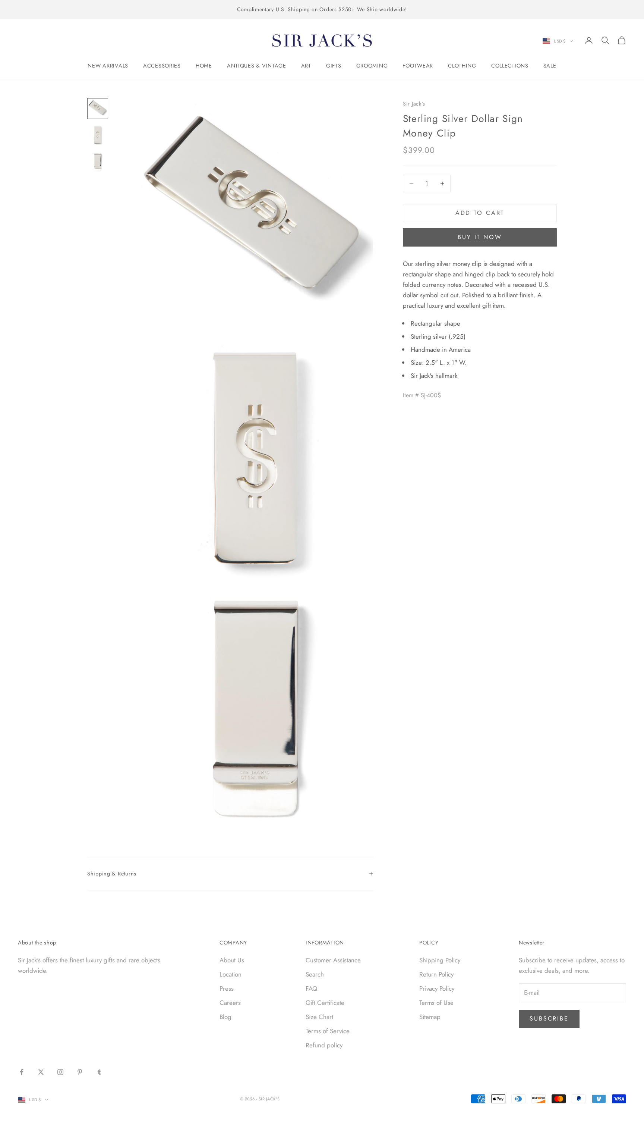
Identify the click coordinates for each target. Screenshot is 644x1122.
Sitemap (430, 1016)
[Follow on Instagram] (60, 1072)
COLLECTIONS (509, 65)
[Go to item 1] (97, 108)
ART (306, 65)
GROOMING (372, 65)
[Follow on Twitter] (41, 1072)
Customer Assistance (333, 960)
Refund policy (324, 1045)
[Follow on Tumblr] (99, 1072)
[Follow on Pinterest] (79, 1072)
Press (227, 988)
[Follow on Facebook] (21, 1072)
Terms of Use (436, 1002)
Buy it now (480, 237)
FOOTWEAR (417, 65)
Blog (225, 1016)
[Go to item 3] (97, 162)
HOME (204, 65)
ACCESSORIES (162, 65)
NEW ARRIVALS (108, 65)
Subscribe (549, 1018)
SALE (549, 65)
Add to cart (480, 213)
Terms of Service (328, 1031)
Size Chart (319, 1016)
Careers (230, 1002)
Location (231, 974)
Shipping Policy (439, 960)
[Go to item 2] (97, 135)
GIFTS (333, 65)
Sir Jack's (414, 103)
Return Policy (436, 974)
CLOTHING (462, 65)
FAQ (311, 988)
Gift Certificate (325, 1002)
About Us (232, 960)
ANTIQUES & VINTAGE (256, 65)
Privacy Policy (436, 988)
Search (315, 974)
